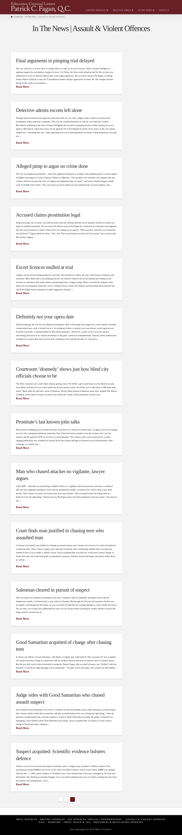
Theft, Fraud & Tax (77, 822)
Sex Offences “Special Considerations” (95, 819)
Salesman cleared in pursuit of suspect (53, 590)
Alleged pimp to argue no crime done (52, 166)
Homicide (54, 822)
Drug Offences (26, 819)
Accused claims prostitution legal (48, 215)
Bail (42, 822)
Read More (22, 86)
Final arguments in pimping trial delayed (55, 60)
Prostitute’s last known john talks (48, 422)
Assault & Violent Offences (146, 819)
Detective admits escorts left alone (49, 110)
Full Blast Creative (101, 829)
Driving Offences (52, 819)
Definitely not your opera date (45, 317)
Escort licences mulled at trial (44, 267)
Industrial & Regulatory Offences (118, 822)
